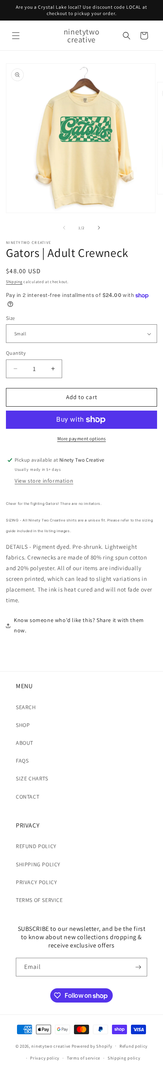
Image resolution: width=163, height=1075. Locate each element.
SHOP (23, 725)
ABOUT (24, 742)
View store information (44, 480)
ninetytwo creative (50, 1045)
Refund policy (133, 1046)
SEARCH (26, 707)
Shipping (14, 281)
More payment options (81, 438)
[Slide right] (99, 227)
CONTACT (27, 796)
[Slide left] (64, 227)
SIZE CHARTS (32, 778)
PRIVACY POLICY (36, 882)
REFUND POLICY (36, 846)
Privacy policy (44, 1058)
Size (10, 318)
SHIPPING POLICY (38, 864)
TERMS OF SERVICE (39, 900)
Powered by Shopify (92, 1045)
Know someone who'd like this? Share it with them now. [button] (79, 625)
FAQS (22, 760)
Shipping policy (124, 1058)
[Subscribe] (138, 967)
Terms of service (83, 1058)
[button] (16, 35)
